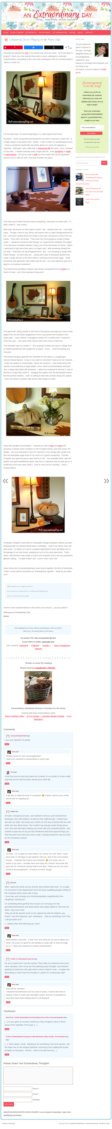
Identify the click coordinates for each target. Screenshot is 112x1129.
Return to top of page (8, 1123)
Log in (108, 1123)
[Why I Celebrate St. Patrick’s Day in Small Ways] (79, 191)
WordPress (102, 1123)
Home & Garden (16, 33)
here (52, 446)
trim (26, 53)
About (80, 33)
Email (35, 1094)
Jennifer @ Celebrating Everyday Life (22, 959)
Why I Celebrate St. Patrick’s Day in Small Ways (94, 191)
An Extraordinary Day (17, 11)
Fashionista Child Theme (77, 1123)
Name (35, 1088)
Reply (7, 744)
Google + (46, 645)
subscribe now (48, 642)
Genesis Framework (92, 1123)
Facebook (23, 645)
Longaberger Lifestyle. (45, 668)
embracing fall (44, 148)
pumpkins (59, 151)
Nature (71, 33)
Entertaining (44, 33)
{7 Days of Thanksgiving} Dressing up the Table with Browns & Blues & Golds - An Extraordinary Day (37, 1036)
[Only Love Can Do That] (79, 202)
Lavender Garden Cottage (53, 716)
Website (36, 1100)
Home (6, 32)
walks (68, 151)
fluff (35, 154)
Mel (11, 882)
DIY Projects (30, 33)
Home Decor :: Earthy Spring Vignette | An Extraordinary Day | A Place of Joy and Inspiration (34, 1017)
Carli (11, 772)
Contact (89, 32)
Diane (13, 751)
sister (63, 269)
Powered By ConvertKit (92, 147)
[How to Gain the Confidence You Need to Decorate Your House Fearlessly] (79, 177)
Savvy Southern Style (14, 716)
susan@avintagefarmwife (18, 736)
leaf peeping (10, 154)
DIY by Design (33, 716)
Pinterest (35, 645)
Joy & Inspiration (59, 33)
